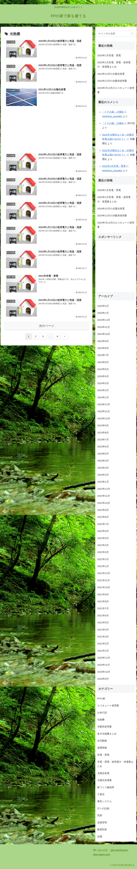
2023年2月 (103, 474)
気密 (99, 815)
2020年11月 (103, 665)
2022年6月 (103, 531)
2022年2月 (103, 559)
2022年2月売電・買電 (114, 166)
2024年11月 (103, 327)
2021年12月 (103, 573)
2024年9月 (103, 341)
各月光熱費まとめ (107, 733)
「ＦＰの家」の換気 (113, 112)
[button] (132, 33)
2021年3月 (103, 636)
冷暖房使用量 (104, 726)
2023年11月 (103, 411)
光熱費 (100, 719)
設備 (99, 836)
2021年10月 (103, 587)
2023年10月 (103, 418)
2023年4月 (103, 460)
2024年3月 (103, 383)
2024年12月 (103, 320)
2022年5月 (103, 538)
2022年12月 (103, 489)
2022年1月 (103, 566)
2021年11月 (103, 580)
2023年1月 (103, 481)
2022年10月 (103, 503)
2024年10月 (103, 334)
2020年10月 (103, 671)
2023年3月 (103, 467)
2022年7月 (103, 524)
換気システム (104, 801)
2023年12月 (103, 404)
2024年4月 (103, 376)
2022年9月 (103, 510)
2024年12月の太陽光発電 (111, 74)
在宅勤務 (102, 740)
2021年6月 (103, 615)
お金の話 (102, 712)
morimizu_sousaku (112, 116)
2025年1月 (103, 313)
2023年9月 (103, 425)
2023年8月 (103, 432)
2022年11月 (103, 496)
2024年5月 (103, 369)
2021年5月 (103, 622)
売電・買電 (103, 754)
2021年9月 (103, 594)
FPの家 (101, 698)
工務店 (100, 794)
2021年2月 (103, 643)
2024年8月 (103, 348)
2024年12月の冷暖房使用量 (112, 81)
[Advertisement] (46, 131)
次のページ (46, 325)
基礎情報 (102, 747)
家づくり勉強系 (105, 787)
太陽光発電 (103, 773)
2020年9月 (103, 678)
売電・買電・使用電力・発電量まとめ (115, 763)
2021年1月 (103, 650)
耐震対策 (102, 829)
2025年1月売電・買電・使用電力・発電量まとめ (113, 64)
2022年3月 (103, 552)
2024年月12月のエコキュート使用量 (115, 90)
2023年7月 (103, 439)
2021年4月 (103, 629)
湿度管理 (102, 822)
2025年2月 (103, 306)
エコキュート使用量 (108, 705)
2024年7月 (103, 355)
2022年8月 (103, 517)
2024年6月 (103, 362)
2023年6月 (103, 446)
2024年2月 (103, 390)
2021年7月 (103, 608)
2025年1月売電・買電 (109, 55)
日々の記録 (103, 808)
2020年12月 (103, 657)
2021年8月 (103, 601)
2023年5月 (103, 453)
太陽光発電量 (104, 780)
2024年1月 (103, 397)
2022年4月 (103, 545)
